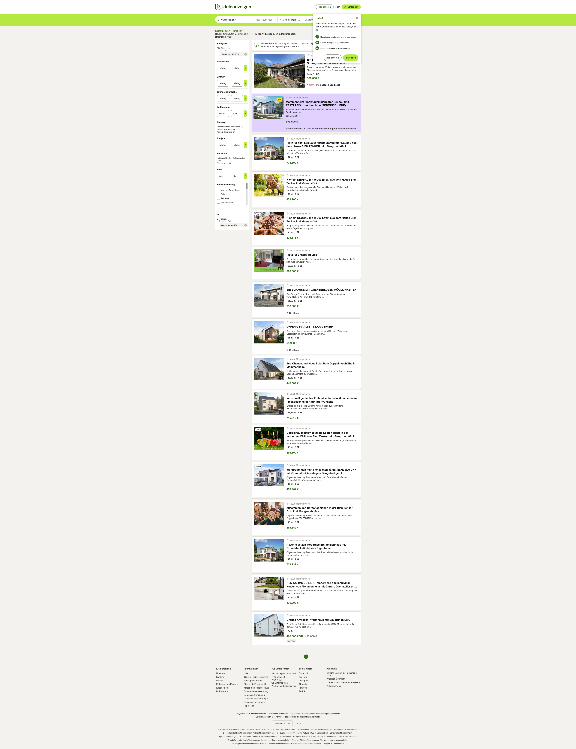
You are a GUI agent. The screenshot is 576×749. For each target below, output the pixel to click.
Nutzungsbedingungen (254, 702)
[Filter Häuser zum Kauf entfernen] (245, 54)
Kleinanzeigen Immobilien (284, 673)
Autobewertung (334, 685)
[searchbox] (236, 19)
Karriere (220, 676)
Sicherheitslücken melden (256, 684)
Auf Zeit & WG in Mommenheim (315, 732)
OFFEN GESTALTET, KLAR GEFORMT (310, 326)
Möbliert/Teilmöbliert (230, 190)
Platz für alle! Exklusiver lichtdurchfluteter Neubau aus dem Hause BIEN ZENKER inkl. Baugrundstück (321, 144)
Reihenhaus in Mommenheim (267, 729)
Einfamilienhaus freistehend (228, 126)
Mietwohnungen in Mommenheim (333, 740)
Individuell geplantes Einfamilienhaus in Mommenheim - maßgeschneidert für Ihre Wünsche (321, 399)
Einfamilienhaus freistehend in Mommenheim (235, 729)
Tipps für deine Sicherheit (256, 676)
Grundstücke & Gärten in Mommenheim (244, 740)
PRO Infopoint (278, 676)
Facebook (303, 673)
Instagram (304, 680)
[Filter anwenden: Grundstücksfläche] (245, 98)
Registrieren (332, 57)
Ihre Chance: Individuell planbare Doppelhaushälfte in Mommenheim (321, 365)
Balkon (224, 194)
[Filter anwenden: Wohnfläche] (245, 68)
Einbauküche (227, 202)
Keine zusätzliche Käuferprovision (231, 158)
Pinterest (303, 687)
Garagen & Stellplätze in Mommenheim (309, 736)
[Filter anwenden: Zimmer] (245, 83)
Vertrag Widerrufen (253, 680)
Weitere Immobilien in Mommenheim (306, 743)
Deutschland (222, 218)
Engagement (222, 687)
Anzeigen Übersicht (336, 678)
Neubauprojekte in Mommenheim (245, 743)
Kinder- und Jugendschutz (256, 687)
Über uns (220, 673)
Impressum (249, 705)
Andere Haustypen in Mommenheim (287, 732)
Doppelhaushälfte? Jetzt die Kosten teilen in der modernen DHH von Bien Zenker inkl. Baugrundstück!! (321, 434)
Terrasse (225, 198)
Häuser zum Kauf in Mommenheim (275, 740)
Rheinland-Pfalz (225, 221)
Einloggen (350, 57)
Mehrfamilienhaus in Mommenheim (294, 729)
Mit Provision (222, 163)
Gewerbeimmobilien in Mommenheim (341, 736)
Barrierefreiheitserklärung (256, 691)
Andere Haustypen (224, 131)
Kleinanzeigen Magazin (227, 684)
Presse (219, 680)
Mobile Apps (222, 691)
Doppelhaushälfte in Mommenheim (237, 732)
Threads (303, 684)
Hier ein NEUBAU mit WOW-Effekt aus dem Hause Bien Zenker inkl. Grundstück (321, 181)
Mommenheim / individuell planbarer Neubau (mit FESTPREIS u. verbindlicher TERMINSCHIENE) (317, 103)
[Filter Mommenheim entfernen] (245, 225)
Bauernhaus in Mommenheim (346, 729)
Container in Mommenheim (341, 732)
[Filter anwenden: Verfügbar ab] (245, 113)
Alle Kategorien (223, 47)
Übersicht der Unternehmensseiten (343, 682)
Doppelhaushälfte (224, 129)
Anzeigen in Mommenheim (333, 743)
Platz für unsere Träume (301, 254)
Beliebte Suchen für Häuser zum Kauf (342, 674)
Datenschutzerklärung (254, 694)
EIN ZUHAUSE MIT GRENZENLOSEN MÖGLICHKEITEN (321, 289)
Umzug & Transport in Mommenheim (275, 743)
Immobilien (223, 50)
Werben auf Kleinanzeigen (284, 685)
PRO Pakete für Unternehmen (280, 681)
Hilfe (246, 673)
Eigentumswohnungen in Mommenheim (235, 736)
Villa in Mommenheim (262, 732)
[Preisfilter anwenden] (245, 176)
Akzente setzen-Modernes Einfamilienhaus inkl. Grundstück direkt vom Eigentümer (316, 546)
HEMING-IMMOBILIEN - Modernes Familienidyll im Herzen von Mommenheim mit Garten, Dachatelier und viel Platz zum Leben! (321, 584)
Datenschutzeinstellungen (256, 698)
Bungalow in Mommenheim (322, 729)
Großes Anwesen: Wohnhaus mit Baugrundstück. (318, 620)
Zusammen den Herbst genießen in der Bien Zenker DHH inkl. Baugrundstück (319, 509)
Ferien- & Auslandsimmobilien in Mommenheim (272, 736)
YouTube (303, 676)
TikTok (302, 691)
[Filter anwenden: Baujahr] (245, 145)
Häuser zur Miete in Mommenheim (305, 740)
